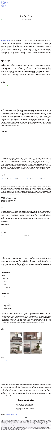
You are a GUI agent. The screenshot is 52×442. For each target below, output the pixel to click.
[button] (27, 405)
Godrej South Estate (5, 40)
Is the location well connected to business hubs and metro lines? (25, 405)
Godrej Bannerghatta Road (11, 414)
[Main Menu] (49, 4)
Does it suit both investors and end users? (25, 409)
